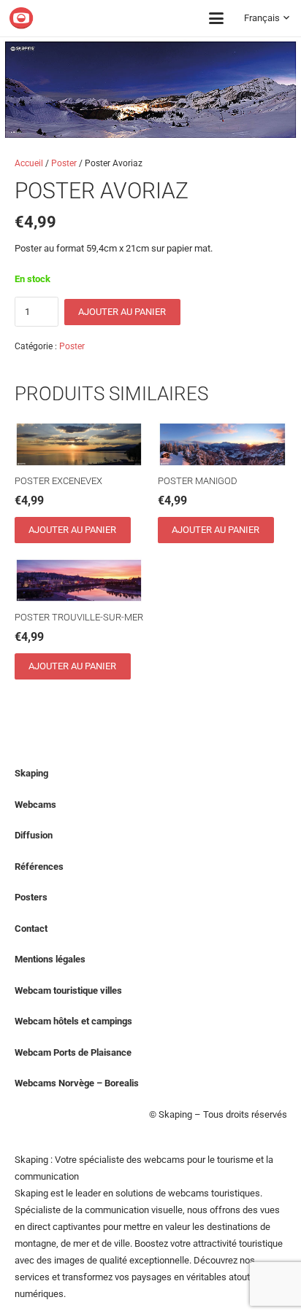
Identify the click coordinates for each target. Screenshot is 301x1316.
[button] (216, 18)
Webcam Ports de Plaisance (73, 1052)
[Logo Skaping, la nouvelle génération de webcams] (71, 18)
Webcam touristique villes (68, 990)
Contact (31, 928)
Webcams (35, 804)
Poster (64, 163)
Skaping (31, 773)
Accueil (29, 163)
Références (39, 866)
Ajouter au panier (122, 311)
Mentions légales (50, 959)
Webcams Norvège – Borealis (77, 1083)
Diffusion (34, 835)
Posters (31, 897)
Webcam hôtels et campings (73, 1021)
